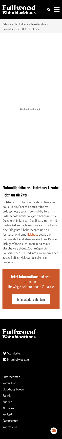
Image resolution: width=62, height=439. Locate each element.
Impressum (9, 427)
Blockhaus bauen (13, 389)
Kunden (7, 402)
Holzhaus (32, 234)
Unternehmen (11, 376)
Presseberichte (38, 24)
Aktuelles (8, 408)
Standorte (13, 353)
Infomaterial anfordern (31, 299)
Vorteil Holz (9, 383)
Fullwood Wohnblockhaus (15, 24)
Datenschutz (10, 420)
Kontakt (7, 414)
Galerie (6, 395)
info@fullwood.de (18, 359)
